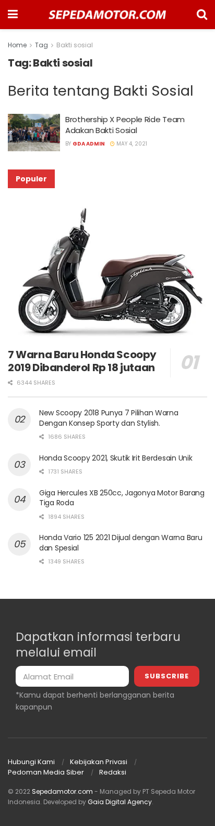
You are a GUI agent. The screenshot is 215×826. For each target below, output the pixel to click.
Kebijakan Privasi (98, 762)
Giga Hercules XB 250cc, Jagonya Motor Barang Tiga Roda (122, 498)
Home (17, 45)
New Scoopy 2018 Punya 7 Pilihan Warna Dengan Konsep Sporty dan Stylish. (108, 418)
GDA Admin (89, 144)
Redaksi (112, 772)
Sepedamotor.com (62, 791)
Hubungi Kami (31, 762)
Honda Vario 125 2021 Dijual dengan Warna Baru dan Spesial (120, 542)
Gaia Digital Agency (120, 801)
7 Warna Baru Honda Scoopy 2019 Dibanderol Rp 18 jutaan (82, 361)
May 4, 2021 (131, 144)
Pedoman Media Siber (46, 772)
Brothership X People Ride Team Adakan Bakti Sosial (125, 125)
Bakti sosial (74, 45)
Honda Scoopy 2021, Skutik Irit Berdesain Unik (115, 458)
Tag (41, 45)
